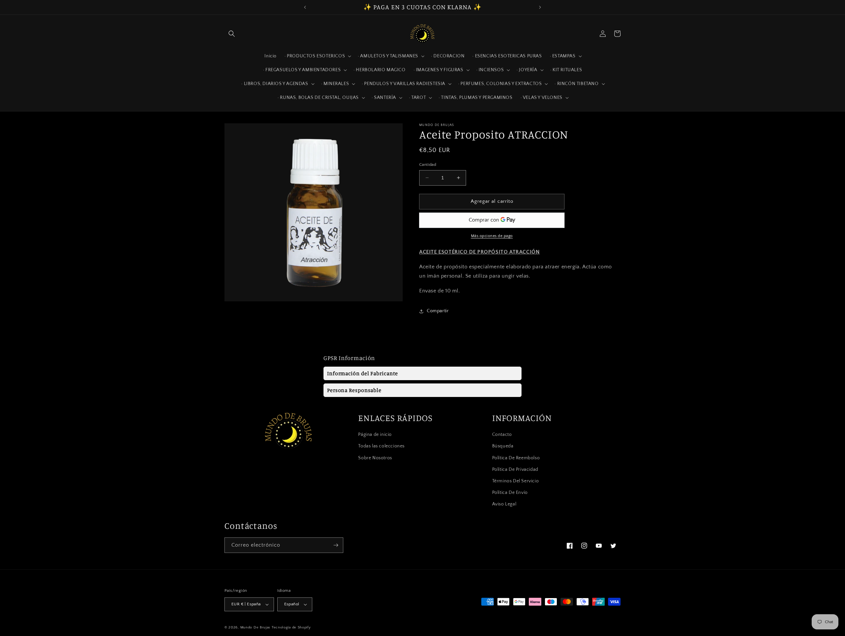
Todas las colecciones (381, 446)
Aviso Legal (504, 504)
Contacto (502, 434)
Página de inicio (375, 434)
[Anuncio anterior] (305, 7)
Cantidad (427, 164)
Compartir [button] (438, 311)
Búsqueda (503, 446)
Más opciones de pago (492, 236)
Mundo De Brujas (255, 627)
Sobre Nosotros (375, 458)
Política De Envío (510, 492)
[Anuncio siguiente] (540, 7)
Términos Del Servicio (515, 481)
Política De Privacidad (515, 469)
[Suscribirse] (335, 545)
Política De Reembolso (516, 458)
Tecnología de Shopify (291, 627)
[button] (231, 33)
